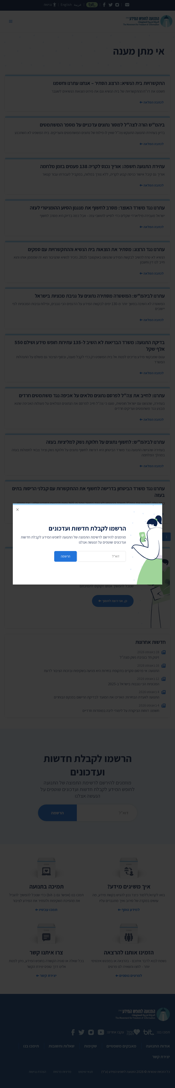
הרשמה (65, 556)
